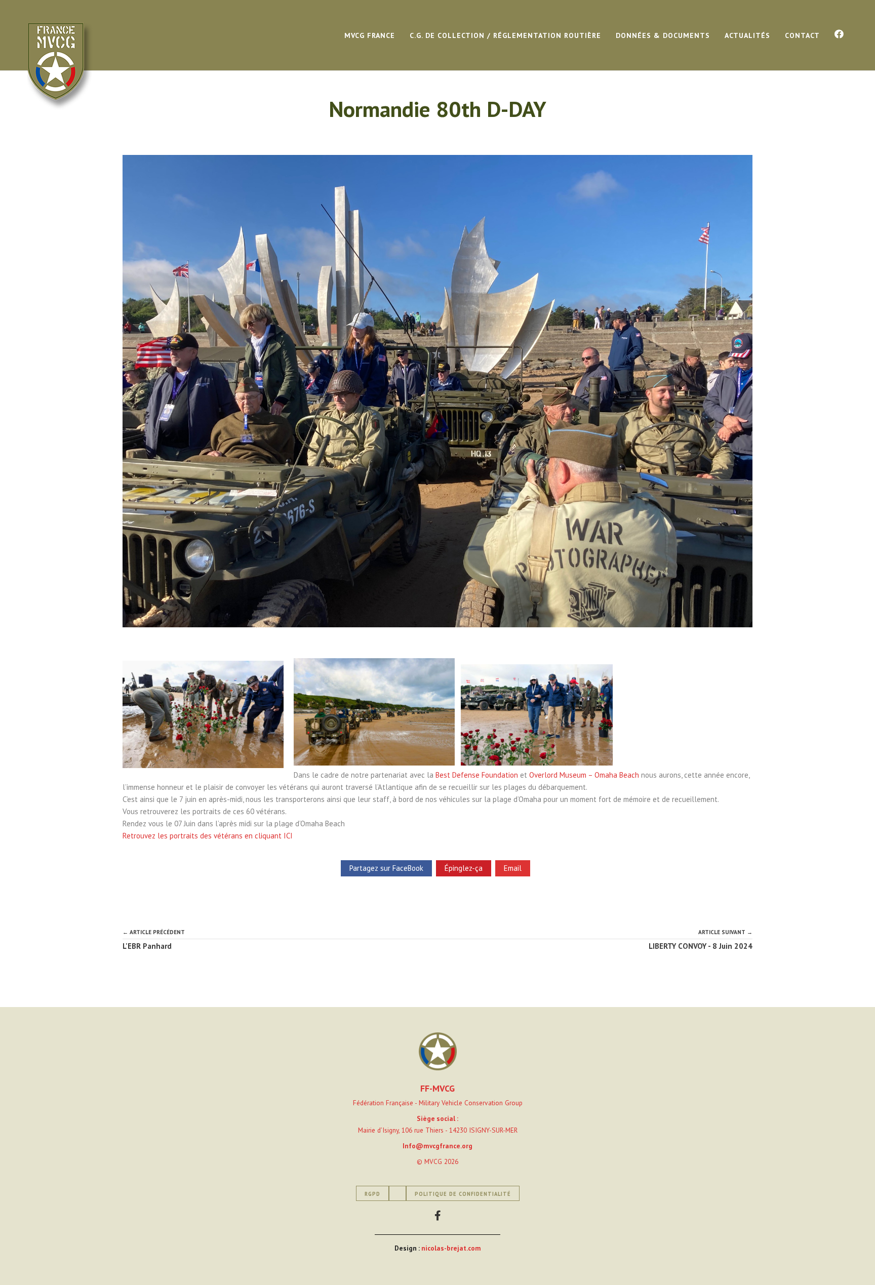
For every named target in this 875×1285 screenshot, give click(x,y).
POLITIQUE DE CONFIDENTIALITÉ (463, 1193)
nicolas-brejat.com (451, 1248)
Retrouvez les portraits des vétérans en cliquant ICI (208, 835)
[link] (476, 775)
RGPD (372, 1193)
